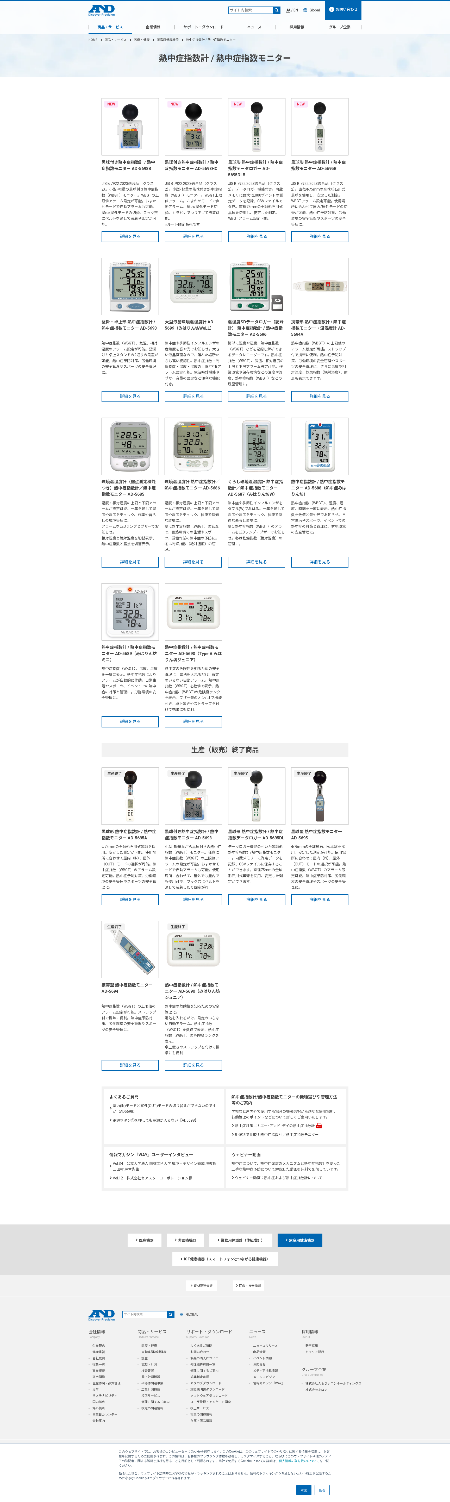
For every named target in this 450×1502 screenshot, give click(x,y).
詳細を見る (130, 236)
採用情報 (297, 27)
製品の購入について (204, 1358)
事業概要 (98, 1371)
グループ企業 (340, 27)
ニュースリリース (265, 1346)
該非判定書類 (199, 1377)
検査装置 (147, 1371)
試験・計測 (149, 1364)
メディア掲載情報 (265, 1371)
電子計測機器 (150, 1377)
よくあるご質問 (201, 1346)
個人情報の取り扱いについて (299, 1460)
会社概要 (98, 1358)
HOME (93, 40)
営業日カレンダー (104, 1414)
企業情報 (153, 27)
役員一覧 (98, 1364)
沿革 (95, 1389)
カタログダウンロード (206, 1383)
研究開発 (98, 1377)
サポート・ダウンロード (204, 27)
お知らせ (259, 1364)
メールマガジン (264, 1377)
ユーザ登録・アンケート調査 (210, 1402)
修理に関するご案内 (155, 1402)
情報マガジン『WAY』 (269, 1383)
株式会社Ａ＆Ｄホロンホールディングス (333, 1383)
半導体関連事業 (152, 1383)
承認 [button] (304, 1490)
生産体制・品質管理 (106, 1383)
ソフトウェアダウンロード (209, 1396)
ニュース (254, 27)
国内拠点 (98, 1402)
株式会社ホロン (316, 1390)
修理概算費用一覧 (202, 1364)
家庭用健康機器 (168, 40)
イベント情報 (262, 1358)
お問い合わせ (199, 1352)
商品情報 (259, 1352)
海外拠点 (98, 1408)
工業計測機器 (150, 1389)
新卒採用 (311, 1346)
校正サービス (150, 1396)
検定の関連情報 (152, 1408)
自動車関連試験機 (153, 1352)
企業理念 (98, 1346)
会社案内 (98, 1421)
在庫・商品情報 (201, 1421)
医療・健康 (141, 40)
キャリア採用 (314, 1352)
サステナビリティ (104, 1396)
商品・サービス (110, 27)
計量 (144, 1358)
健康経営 (98, 1352)
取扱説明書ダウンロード (207, 1389)
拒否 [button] (322, 1490)
